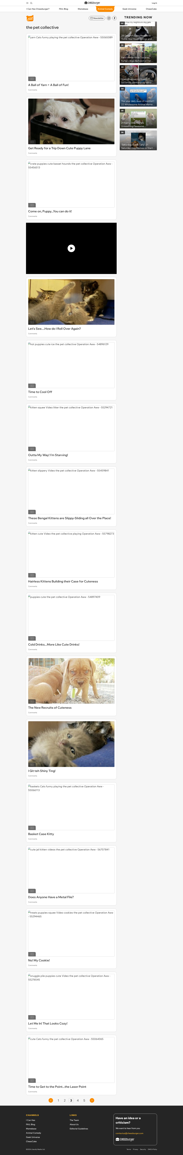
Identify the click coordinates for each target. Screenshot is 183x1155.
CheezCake (31, 1141)
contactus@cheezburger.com (129, 1133)
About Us (74, 1124)
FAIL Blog (30, 1124)
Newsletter (98, 18)
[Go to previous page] (51, 1100)
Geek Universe (33, 1137)
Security (143, 1149)
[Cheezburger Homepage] (92, 3)
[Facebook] (114, 18)
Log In (154, 3)
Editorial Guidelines (79, 1128)
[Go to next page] (92, 1100)
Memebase (31, 1128)
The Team (74, 1120)
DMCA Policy (152, 1149)
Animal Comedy (33, 1133)
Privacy (135, 1149)
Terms (129, 1149)
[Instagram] (109, 18)
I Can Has (30, 1120)
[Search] (31, 3)
